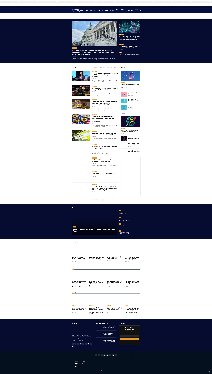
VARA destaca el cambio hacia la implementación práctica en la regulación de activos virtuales (132, 283)
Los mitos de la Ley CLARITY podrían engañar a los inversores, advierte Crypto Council (129, 47)
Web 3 (74, 226)
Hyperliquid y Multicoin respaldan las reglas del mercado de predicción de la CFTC (104, 133)
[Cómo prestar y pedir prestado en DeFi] (136, 225)
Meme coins (116, 67)
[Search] (141, 10)
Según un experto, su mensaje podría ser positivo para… (103, 174)
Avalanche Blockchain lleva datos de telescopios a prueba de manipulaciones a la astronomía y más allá (132, 258)
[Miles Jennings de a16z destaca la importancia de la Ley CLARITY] (99, 327)
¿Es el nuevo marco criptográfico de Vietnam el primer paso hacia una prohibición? (96, 283)
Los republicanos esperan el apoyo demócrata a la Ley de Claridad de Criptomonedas (105, 89)
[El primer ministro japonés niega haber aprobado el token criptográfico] (81, 162)
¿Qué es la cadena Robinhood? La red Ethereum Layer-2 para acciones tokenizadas (130, 86)
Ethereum (108, 67)
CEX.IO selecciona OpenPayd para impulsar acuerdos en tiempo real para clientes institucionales (124, 219)
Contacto (73, 7)
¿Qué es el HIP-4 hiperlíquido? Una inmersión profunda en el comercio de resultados (124, 213)
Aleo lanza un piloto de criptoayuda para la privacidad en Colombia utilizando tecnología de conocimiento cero (96, 259)
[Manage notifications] (209, 371)
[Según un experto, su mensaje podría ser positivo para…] (81, 175)
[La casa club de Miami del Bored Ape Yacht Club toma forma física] (94, 222)
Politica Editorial (123, 10)
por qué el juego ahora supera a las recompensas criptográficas (129, 131)
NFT (98, 67)
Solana (76, 363)
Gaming (120, 52)
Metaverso (95, 67)
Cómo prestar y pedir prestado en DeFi (123, 226)
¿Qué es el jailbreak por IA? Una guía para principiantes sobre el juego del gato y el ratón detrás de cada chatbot (134, 100)
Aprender (112, 10)
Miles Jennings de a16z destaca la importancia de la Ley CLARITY (109, 327)
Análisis (106, 10)
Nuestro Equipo (117, 10)
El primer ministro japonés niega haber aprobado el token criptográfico (103, 160)
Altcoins (101, 67)
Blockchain (92, 10)
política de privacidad (84, 7)
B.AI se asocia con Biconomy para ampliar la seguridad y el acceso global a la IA (114, 257)
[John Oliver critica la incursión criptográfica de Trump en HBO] (81, 149)
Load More (94, 199)
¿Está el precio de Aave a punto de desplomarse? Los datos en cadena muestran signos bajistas (114, 309)
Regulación (100, 10)
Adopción (112, 67)
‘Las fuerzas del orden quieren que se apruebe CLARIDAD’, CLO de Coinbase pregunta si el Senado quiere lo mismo (114, 283)
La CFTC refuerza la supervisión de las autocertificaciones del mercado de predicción (109, 333)
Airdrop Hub (136, 10)
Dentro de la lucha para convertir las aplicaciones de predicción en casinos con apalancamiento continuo (79, 309)
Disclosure (78, 7)
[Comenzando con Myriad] (124, 107)
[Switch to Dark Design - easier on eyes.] (140, 10)
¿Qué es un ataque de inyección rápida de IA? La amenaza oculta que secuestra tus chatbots (133, 93)
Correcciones (130, 10)
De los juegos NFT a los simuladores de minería (129, 54)
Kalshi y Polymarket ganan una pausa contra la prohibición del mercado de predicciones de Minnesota (105, 75)
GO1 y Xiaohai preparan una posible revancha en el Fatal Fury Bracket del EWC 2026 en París (134, 144)
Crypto (86, 10)
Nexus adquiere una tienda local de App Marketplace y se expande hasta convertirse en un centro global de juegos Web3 (133, 151)
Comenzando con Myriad (133, 105)
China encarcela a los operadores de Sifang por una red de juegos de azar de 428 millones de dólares (109, 340)
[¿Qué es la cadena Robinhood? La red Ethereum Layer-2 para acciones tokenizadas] (130, 76)
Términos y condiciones (93, 7)
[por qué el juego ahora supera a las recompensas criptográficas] (130, 121)
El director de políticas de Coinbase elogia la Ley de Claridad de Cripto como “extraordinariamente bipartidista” (104, 103)
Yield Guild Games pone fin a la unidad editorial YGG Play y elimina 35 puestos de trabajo (134, 138)
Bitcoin (104, 67)
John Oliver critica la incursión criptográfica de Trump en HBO (104, 147)
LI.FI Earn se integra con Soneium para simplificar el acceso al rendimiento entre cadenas (78, 258)
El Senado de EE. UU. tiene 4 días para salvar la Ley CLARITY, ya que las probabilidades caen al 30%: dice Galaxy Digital (105, 188)
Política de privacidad (131, 343)
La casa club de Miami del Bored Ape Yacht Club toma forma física (94, 230)
